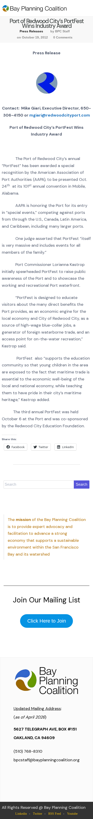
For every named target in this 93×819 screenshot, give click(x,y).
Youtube (72, 813)
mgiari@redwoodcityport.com (59, 115)
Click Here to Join (46, 621)
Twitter (37, 813)
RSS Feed (54, 813)
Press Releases (31, 31)
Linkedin (21, 813)
